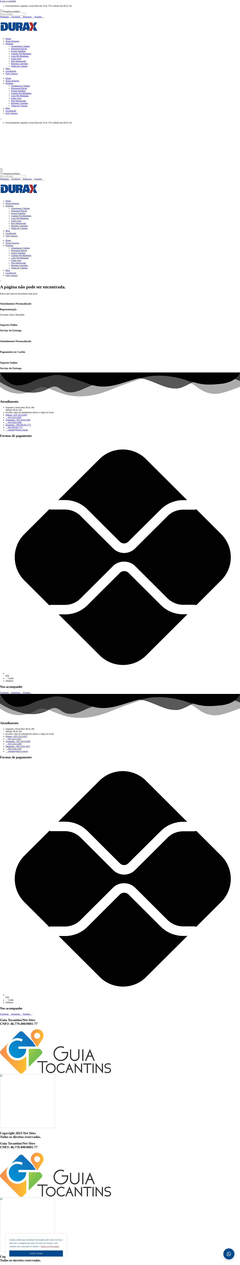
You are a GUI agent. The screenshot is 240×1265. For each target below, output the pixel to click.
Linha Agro (16, 58)
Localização (11, 71)
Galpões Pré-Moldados (21, 53)
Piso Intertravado (18, 61)
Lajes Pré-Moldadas (20, 56)
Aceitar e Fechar (36, 1253)
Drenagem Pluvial (19, 49)
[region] (36, 1246)
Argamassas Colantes (20, 46)
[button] (228, 1253)
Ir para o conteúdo (8, 1)
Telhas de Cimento (19, 66)
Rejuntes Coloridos (19, 63)
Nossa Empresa (12, 41)
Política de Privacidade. (50, 1246)
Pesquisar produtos (11, 11)
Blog (8, 68)
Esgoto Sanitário (18, 51)
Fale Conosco (12, 73)
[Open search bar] (1, 170)
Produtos (9, 44)
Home (8, 39)
